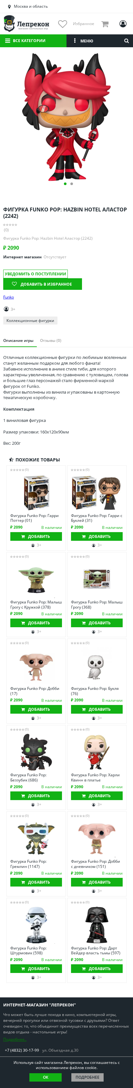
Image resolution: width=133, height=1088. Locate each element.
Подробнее (87, 1077)
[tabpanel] (66, 117)
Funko (8, 297)
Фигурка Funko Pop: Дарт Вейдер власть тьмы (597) (95, 951)
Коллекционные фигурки (30, 320)
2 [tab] (72, 184)
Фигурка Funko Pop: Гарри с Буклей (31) (96, 518)
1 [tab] (65, 184)
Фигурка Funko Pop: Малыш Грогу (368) (97, 605)
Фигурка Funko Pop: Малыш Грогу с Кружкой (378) (36, 605)
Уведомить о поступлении (35, 274)
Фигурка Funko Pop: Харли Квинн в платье (95, 777)
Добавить (39, 536)
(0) (6, 230)
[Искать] (126, 40)
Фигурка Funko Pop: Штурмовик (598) (28, 951)
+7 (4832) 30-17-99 (22, 1050)
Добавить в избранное (46, 284)
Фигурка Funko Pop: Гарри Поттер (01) (34, 518)
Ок (45, 1077)
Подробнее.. (14, 1039)
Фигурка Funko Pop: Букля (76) (95, 691)
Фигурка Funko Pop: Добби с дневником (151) (95, 864)
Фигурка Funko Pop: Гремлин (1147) (28, 864)
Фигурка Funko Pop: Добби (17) (34, 691)
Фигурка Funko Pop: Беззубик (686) (28, 777)
